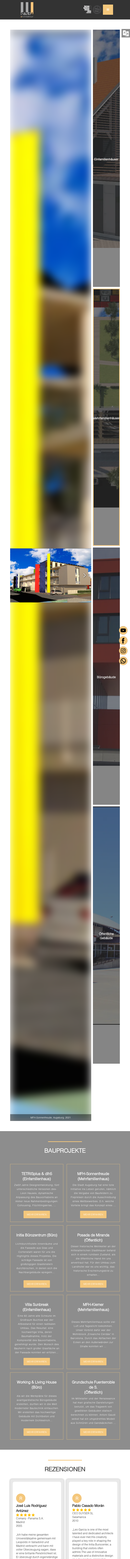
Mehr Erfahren (37, 1214)
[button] (108, 10)
